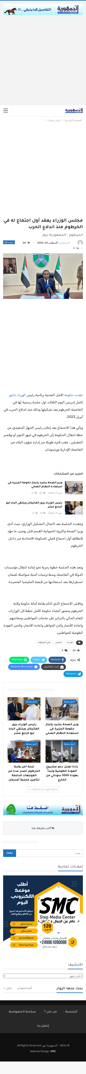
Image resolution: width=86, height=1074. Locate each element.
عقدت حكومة (73, 395)
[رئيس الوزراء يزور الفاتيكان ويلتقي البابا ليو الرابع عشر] (74, 508)
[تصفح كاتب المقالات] (80, 243)
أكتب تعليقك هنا (42, 828)
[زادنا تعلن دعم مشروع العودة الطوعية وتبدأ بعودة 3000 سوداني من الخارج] (62, 751)
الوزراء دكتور (17, 395)
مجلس (58, 643)
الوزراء (70, 643)
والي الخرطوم (44, 643)
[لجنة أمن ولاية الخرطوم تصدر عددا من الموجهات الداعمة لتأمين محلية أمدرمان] (24, 751)
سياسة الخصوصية (22, 1012)
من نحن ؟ (50, 1012)
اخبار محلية (9, 242)
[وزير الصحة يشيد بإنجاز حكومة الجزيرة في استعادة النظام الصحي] (74, 487)
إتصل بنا (43, 1026)
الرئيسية (71, 1012)
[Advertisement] (43, 60)
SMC (53, 1051)
